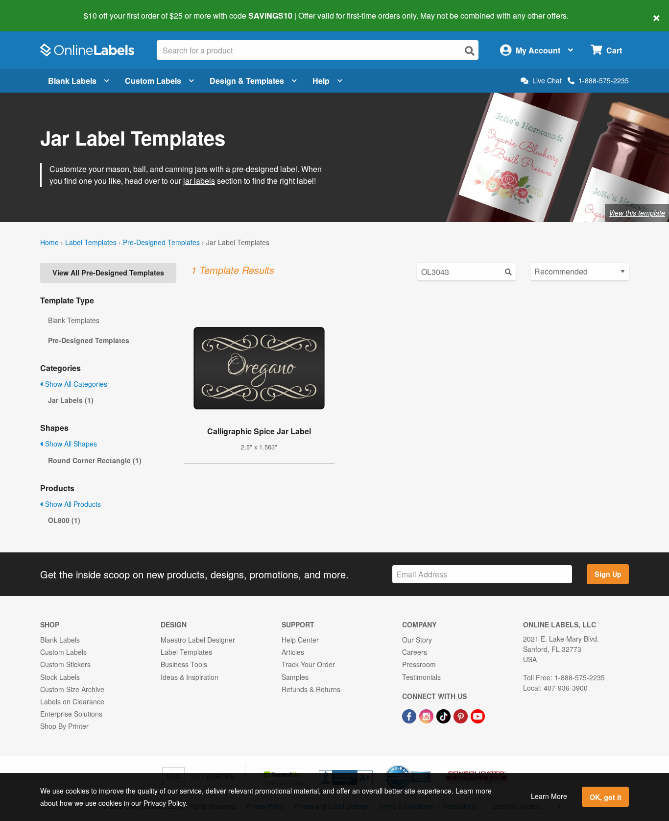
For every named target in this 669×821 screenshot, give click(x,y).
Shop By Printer (64, 726)
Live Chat (547, 80)
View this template (637, 213)
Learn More (549, 796)
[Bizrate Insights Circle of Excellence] (427, 766)
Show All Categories (75, 384)
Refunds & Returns (311, 689)
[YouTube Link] (478, 715)
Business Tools (184, 664)
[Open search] (469, 51)
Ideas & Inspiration (189, 677)
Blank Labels (72, 80)
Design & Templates (247, 80)
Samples (295, 677)
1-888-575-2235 (603, 80)
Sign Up (608, 574)
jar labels (199, 180)
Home (49, 242)
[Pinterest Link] (462, 715)
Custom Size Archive (72, 689)
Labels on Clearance (72, 701)
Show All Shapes (70, 443)
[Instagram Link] (427, 715)
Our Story (417, 640)
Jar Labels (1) (71, 400)
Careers (414, 652)
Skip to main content (35, 9)
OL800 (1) (64, 520)
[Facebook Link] (410, 715)
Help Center (300, 640)
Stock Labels (60, 677)
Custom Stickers (65, 664)
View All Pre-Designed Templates (108, 272)
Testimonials (421, 677)
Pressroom (419, 664)
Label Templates (91, 242)
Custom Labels (153, 80)
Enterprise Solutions (71, 714)
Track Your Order (308, 664)
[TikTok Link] (444, 715)
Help (321, 80)
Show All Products (72, 504)
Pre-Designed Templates (161, 242)
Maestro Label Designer (198, 640)
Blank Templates (73, 320)
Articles (293, 652)
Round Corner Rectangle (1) (95, 460)
